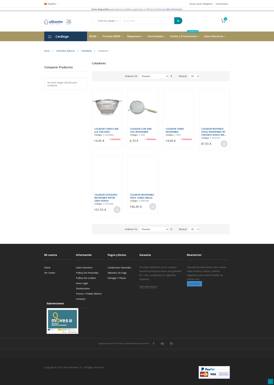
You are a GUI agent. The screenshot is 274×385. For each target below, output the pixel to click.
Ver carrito (49, 272)
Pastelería (86, 50)
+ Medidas (115, 139)
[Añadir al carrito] (224, 143)
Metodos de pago (117, 272)
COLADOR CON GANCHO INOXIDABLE (141, 130)
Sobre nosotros (84, 267)
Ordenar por (131, 76)
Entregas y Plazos (117, 277)
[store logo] (60, 21)
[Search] (178, 20)
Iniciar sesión (195, 3)
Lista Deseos (222, 3)
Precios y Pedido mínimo (89, 293)
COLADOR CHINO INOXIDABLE (175, 130)
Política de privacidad (87, 272)
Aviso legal (82, 283)
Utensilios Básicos (65, 50)
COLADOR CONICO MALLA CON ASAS (106, 130)
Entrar (47, 267)
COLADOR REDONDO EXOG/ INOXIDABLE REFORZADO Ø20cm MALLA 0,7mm (213, 131)
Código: (98, 134)
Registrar (208, 3)
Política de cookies (86, 277)
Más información (174, 9)
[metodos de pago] (214, 372)
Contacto (80, 298)
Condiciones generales (119, 267)
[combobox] (149, 20)
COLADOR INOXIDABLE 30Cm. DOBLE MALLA (142, 196)
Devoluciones (83, 288)
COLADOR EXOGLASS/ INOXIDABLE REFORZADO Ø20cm (105, 197)
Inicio (47, 50)
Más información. (148, 286)
